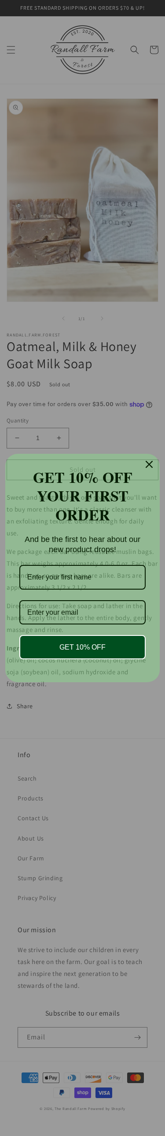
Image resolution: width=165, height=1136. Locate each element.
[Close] (149, 464)
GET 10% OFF (82, 647)
